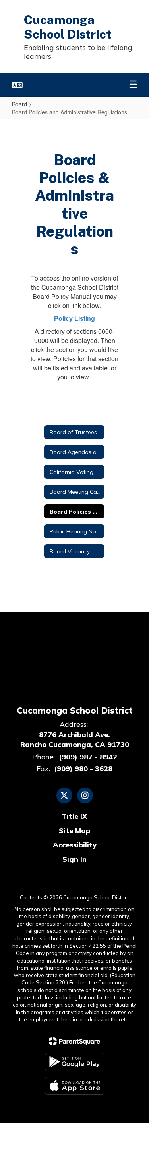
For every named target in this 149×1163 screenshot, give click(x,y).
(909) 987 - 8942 (88, 756)
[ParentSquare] (74, 1041)
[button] (17, 85)
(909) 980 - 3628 (83, 768)
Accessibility (75, 844)
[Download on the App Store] (74, 1086)
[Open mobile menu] (133, 85)
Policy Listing (74, 318)
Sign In (74, 859)
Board (19, 104)
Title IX (74, 816)
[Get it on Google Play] (74, 1062)
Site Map (74, 830)
